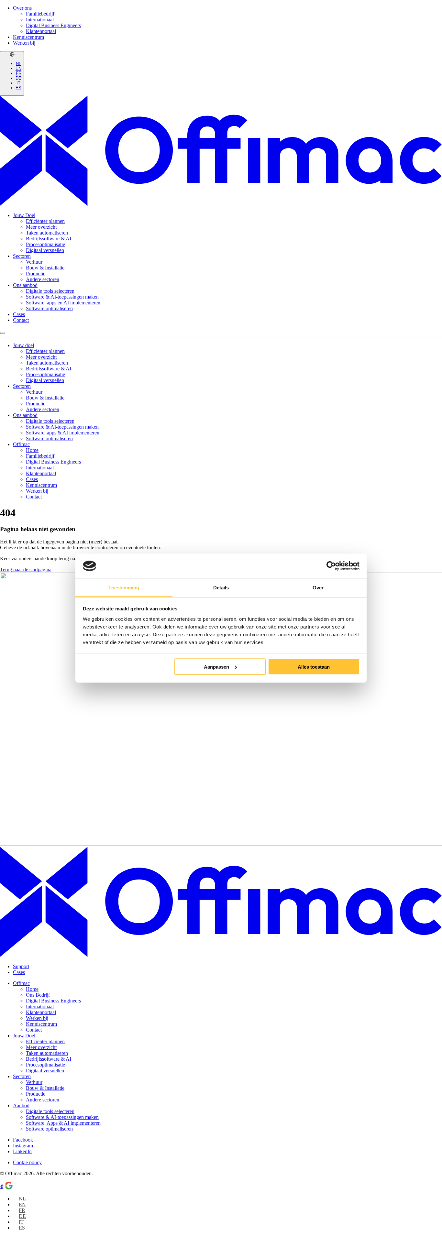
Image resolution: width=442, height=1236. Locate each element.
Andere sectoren (42, 279)
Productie (35, 273)
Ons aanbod (25, 285)
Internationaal (40, 19)
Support (21, 966)
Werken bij (24, 43)
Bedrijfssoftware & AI (48, 238)
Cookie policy (27, 1162)
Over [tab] (318, 587)
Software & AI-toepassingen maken (62, 297)
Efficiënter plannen (45, 221)
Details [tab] (221, 587)
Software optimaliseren (49, 308)
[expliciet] (2, 1187)
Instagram (23, 1145)
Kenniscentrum (28, 37)
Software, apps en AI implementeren (63, 302)
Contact (21, 320)
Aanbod (21, 1105)
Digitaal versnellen (45, 250)
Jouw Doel (24, 215)
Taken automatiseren (47, 232)
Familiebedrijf (40, 13)
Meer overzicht (41, 227)
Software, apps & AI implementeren (62, 432)
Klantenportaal (41, 31)
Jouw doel (23, 345)
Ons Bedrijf (38, 995)
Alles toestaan (314, 666)
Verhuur (34, 262)
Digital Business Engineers (53, 25)
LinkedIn (22, 1151)
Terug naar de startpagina (25, 569)
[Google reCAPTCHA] (9, 1187)
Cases (19, 314)
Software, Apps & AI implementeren (63, 1123)
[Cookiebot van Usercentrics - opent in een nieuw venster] (331, 566)
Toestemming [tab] (123, 587)
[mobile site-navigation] (2, 333)
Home (32, 450)
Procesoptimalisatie (45, 244)
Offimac (21, 444)
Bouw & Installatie (45, 267)
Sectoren (22, 256)
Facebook (23, 1140)
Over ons (22, 8)
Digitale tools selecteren (50, 291)
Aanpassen (216, 666)
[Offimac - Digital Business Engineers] (221, 204)
